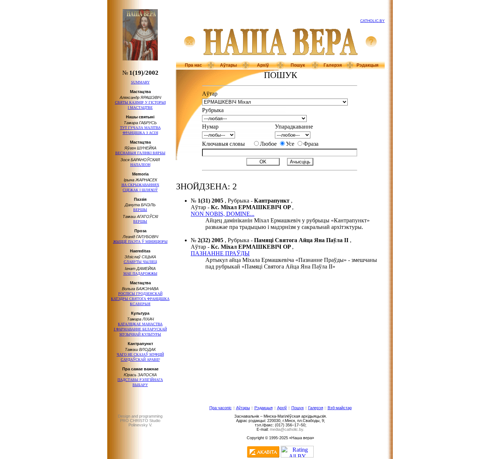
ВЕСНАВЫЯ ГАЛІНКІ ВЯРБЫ (140, 153)
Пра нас (193, 65)
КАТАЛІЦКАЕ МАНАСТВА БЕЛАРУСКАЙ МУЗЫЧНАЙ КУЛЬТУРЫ (140, 329)
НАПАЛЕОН (140, 165)
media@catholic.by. (287, 429)
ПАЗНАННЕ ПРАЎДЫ (220, 253)
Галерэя (333, 65)
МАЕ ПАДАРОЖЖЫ (140, 273)
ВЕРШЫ (140, 210)
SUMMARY (140, 82)
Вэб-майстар (340, 408)
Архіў (263, 65)
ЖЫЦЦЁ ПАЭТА (140, 242)
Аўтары (228, 65)
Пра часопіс (220, 408)
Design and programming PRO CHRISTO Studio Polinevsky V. (140, 420)
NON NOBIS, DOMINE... (222, 214)
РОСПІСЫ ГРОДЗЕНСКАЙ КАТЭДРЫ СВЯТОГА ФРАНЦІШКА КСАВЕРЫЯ (140, 299)
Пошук (298, 65)
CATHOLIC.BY (372, 21)
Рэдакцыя (367, 65)
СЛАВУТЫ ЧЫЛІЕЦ (140, 262)
